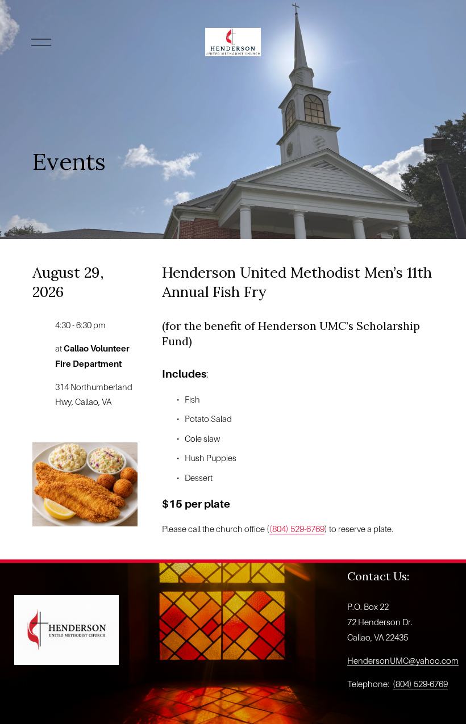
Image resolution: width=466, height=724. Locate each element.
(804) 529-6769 (296, 529)
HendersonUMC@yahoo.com (403, 661)
